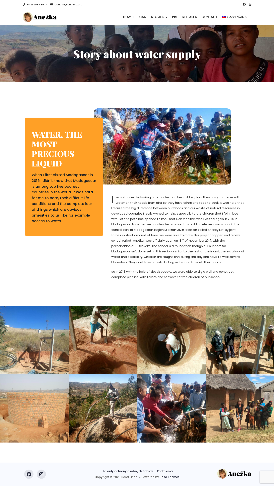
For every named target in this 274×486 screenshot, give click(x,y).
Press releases (184, 17)
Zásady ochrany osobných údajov (128, 471)
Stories (157, 17)
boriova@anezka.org (68, 4)
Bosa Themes (170, 477)
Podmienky (165, 471)
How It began (134, 17)
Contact (209, 17)
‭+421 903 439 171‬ (37, 4)
